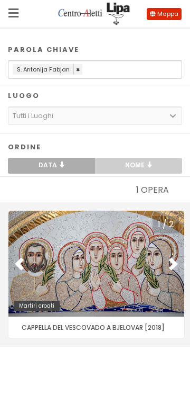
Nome (135, 164)
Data (49, 164)
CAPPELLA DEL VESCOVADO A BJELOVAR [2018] (93, 327)
